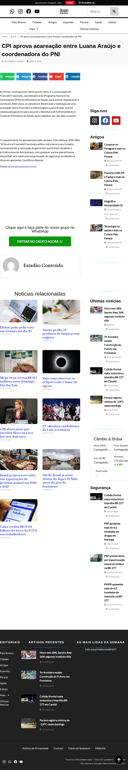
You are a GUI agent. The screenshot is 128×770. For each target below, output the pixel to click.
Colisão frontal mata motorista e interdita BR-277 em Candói (54, 700)
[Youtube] (37, 11)
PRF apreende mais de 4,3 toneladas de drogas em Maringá (112, 531)
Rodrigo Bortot (114, 357)
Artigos (4, 665)
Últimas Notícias (4, 703)
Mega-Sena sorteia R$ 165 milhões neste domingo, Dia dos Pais (18, 381)
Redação (111, 324)
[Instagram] (20, 11)
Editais (4, 689)
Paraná (4, 677)
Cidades (4, 659)
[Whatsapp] (12, 11)
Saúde (3, 683)
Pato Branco (7, 653)
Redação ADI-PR (114, 160)
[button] (7, 76)
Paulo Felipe (112, 385)
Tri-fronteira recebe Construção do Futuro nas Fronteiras (112, 344)
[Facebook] (28, 11)
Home (5, 36)
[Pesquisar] (114, 11)
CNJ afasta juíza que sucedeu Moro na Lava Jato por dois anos (16, 432)
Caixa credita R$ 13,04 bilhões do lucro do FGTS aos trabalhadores (18, 530)
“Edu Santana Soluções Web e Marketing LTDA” (103, 763)
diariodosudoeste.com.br (22, 166)
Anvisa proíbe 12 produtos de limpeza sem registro (61, 333)
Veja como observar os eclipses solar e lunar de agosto (59, 382)
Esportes (5, 671)
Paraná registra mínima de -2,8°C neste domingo (114, 401)
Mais (3, 695)
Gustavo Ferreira (114, 572)
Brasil (13, 36)
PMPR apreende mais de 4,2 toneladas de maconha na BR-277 (113, 592)
